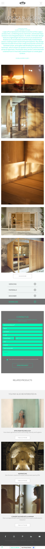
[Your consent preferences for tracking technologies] (2, 547)
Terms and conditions (30, 540)
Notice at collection (15, 547)
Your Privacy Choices (26, 547)
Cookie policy (14, 542)
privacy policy (17, 359)
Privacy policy (37, 540)
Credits (32, 542)
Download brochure (22, 58)
